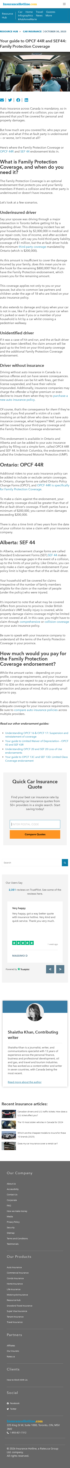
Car (20, 11)
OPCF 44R (7, 151)
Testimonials (13, 1244)
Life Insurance (13, 1289)
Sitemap (10, 1233)
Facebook (15, 1403)
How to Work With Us (17, 1380)
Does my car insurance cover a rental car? (38, 1143)
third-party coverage (32, 247)
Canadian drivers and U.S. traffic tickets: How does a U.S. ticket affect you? (42, 1113)
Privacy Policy (13, 1222)
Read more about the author (25, 1082)
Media (10, 1216)
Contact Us (12, 1194)
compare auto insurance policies (36, 710)
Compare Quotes (35, 834)
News (39, 15)
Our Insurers (13, 1351)
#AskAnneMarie (27, 19)
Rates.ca (11, 1356)
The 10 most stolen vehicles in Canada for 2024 (40, 1122)
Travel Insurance (14, 1322)
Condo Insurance (15, 1278)
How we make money (17, 1211)
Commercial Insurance (17, 1273)
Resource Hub (9, 31)
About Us (11, 1184)
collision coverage (57, 622)
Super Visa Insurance (17, 1311)
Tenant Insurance (15, 1317)
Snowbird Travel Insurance (19, 1306)
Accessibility (13, 1189)
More (49, 15)
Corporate (12, 1200)
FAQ (9, 1205)
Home (29, 11)
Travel (39, 11)
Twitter (13, 1409)
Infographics (25, 15)
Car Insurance (32, 31)
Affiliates (11, 1345)
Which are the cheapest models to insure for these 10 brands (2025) (42, 1135)
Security (10, 1227)
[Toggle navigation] (64, 4)
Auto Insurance (14, 1267)
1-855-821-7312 (17, 1432)
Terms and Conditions (17, 1238)
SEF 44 (24, 151)
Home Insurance (15, 1284)
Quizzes (50, 11)
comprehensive (30, 622)
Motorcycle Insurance (17, 1295)
